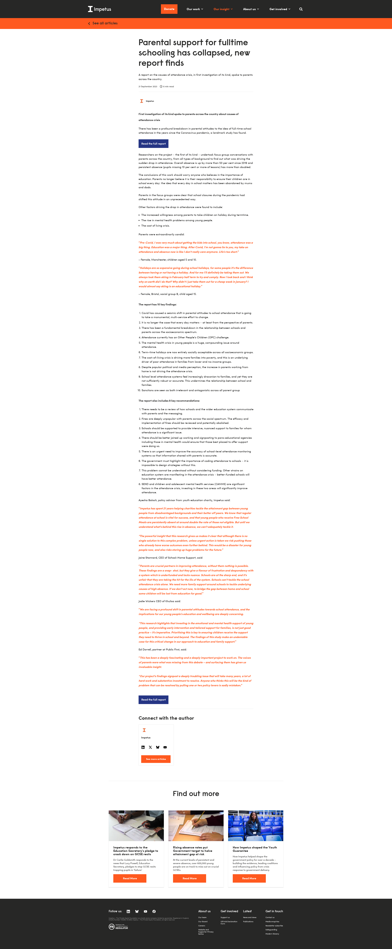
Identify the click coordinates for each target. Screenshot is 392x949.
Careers (201, 925)
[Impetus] (99, 9)
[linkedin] (143, 747)
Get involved (278, 9)
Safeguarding (271, 929)
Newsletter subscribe (274, 925)
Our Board (202, 921)
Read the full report (153, 143)
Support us (225, 917)
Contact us (270, 917)
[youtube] (165, 747)
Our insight (221, 9)
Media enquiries (272, 921)
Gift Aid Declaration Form (229, 922)
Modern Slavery (272, 934)
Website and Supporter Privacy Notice (205, 931)
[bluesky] (158, 747)
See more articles (156, 758)
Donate (169, 9)
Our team (202, 917)
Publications (248, 921)
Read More (130, 878)
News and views (249, 917)
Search (302, 10)
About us (249, 9)
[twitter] (150, 747)
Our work (193, 9)
